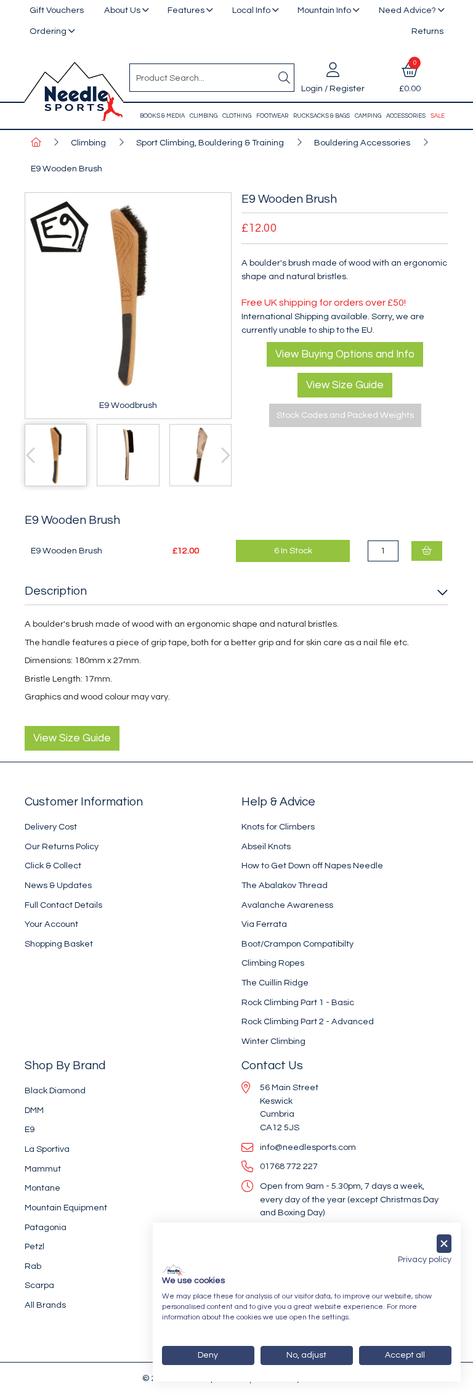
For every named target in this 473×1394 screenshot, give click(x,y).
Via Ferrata (264, 924)
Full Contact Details (63, 905)
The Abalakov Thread (284, 885)
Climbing (203, 116)
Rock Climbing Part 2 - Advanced (307, 1021)
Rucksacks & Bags (321, 116)
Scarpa (39, 1285)
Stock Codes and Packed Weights (345, 415)
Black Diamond (55, 1090)
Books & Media (162, 116)
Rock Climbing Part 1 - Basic (297, 1002)
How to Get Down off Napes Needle (312, 865)
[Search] (284, 78)
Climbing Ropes (272, 963)
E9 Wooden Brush (66, 168)
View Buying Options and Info (344, 354)
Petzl (34, 1246)
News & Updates (58, 885)
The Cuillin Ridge (275, 982)
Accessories (406, 116)
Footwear (272, 116)
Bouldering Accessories (362, 142)
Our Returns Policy (62, 846)
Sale (438, 116)
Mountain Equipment (66, 1207)
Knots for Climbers (278, 826)
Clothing (236, 116)
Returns (427, 31)
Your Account (51, 924)
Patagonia (46, 1227)
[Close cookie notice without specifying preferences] (444, 1243)
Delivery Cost (51, 826)
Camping (368, 116)
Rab (33, 1266)
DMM (34, 1110)
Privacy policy (424, 1259)
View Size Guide (345, 385)
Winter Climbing (273, 1041)
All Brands (45, 1305)
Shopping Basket (59, 943)
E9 (29, 1129)
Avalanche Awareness (287, 905)
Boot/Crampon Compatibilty (297, 943)
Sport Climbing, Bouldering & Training (210, 142)
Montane (42, 1187)
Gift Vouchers (57, 10)
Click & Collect (53, 865)
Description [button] (56, 591)
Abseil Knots (266, 846)
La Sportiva (47, 1149)
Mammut (43, 1168)
